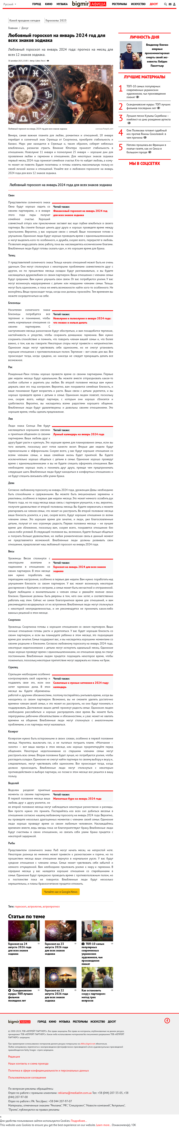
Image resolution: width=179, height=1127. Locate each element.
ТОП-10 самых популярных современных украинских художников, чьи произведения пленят (93, 954)
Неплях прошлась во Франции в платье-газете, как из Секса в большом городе (146, 148)
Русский (8, 4)
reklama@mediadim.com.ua (75, 1093)
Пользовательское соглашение (27, 1077)
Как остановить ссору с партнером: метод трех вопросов (94, 995)
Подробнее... (79, 1120)
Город (36, 4)
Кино (48, 4)
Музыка (62, 4)
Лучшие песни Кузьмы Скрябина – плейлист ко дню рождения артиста (149, 117)
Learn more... (103, 1125)
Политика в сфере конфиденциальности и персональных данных (48, 1070)
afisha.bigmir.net (87, 1043)
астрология (34, 906)
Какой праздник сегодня (24, 20)
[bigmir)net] (81, 4)
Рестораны (119, 4)
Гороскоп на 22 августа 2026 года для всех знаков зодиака (56, 995)
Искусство (138, 4)
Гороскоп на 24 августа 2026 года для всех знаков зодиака (19, 949)
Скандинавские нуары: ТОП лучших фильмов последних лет (20, 995)
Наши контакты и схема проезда (28, 1063)
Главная (13, 28)
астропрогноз (51, 906)
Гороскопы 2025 (56, 20)
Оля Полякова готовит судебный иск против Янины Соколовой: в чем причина (147, 134)
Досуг (154, 4)
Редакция (14, 1056)
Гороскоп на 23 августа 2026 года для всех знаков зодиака (56, 949)
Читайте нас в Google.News (60, 892)
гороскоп (20, 906)
